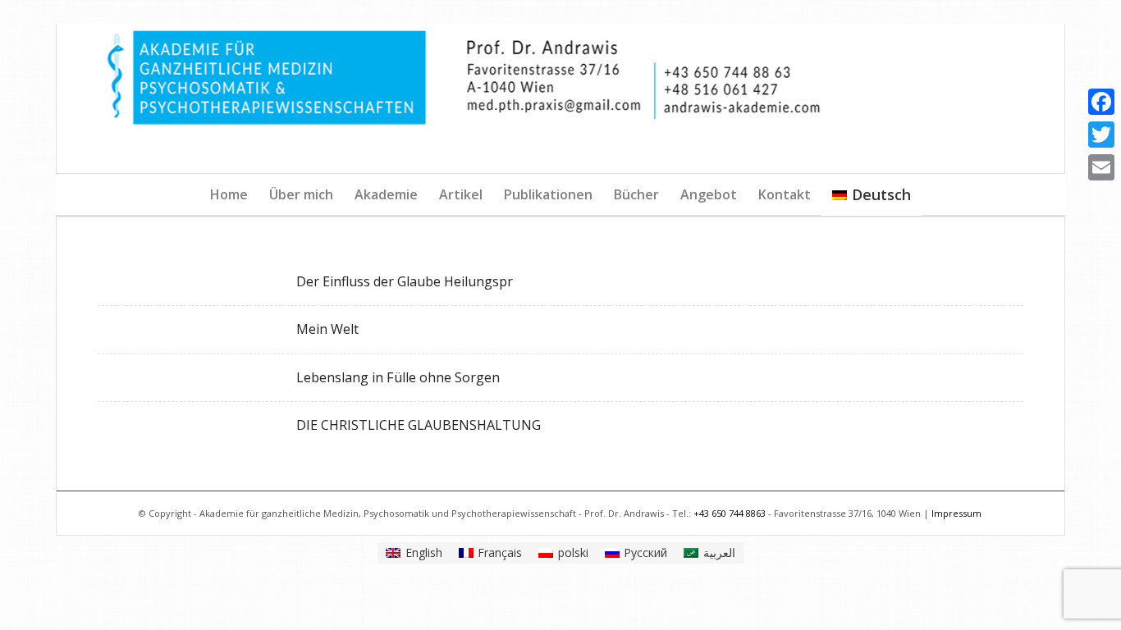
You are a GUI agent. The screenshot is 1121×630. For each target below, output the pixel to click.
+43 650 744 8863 (729, 513)
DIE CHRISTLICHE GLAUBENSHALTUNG (418, 425)
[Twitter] (1101, 134)
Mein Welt (327, 329)
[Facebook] (1101, 101)
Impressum (956, 513)
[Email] (1101, 167)
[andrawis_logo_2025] (560, 99)
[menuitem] (229, 194)
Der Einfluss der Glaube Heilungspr (404, 281)
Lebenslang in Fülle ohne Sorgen (398, 377)
